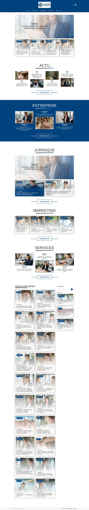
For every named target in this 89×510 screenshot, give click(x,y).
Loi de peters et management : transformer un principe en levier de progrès (45, 390)
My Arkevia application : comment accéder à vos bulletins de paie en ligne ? (65, 270)
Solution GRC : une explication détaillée (24, 495)
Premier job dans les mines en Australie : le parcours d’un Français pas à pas (24, 432)
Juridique (34, 23)
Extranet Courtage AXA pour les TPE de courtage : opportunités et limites (24, 411)
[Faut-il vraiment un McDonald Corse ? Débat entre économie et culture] (21, 75)
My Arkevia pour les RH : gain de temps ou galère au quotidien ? (65, 302)
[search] (73, 5)
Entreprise (44, 105)
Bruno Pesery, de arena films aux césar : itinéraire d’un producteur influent (67, 75)
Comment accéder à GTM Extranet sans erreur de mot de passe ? (37, 53)
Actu (44, 65)
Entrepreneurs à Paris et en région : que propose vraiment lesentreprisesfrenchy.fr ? (24, 453)
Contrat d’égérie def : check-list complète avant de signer (34, 27)
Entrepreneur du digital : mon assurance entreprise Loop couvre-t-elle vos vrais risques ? (24, 473)
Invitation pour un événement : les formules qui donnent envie (37, 230)
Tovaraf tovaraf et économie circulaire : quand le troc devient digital (44, 369)
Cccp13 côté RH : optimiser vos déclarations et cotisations (45, 474)
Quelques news (25, 286)
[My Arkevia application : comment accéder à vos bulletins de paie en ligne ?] (65, 259)
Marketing (64, 41)
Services (33, 41)
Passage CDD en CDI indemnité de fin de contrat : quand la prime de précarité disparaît (58, 193)
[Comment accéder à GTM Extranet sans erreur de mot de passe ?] (24, 259)
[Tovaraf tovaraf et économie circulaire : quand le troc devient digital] (44, 123)
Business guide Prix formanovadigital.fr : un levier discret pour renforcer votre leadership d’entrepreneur (24, 368)
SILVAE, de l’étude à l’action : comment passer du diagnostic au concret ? (52, 84)
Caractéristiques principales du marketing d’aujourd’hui (66, 230)
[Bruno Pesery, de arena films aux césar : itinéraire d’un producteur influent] (67, 82)
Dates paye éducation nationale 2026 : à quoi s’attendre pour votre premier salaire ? (37, 76)
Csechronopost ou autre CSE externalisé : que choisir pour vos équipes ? (44, 257)
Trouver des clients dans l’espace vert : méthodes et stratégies (51, 230)
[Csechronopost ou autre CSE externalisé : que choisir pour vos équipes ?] (44, 266)
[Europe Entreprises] (44, 5)
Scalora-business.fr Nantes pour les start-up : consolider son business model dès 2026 (65, 128)
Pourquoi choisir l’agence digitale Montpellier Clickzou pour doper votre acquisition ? (24, 348)
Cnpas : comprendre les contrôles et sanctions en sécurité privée (22, 53)
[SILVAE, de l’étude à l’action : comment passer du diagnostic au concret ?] (52, 75)
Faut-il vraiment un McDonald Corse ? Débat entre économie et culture (22, 84)
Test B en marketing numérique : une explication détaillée (64, 327)
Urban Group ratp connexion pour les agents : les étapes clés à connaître (44, 495)
